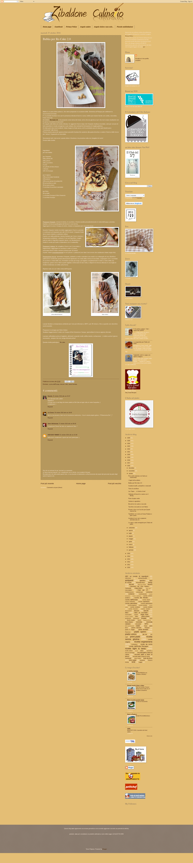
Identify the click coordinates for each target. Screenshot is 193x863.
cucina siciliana (135, 607)
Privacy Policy (71, 27)
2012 (128, 562)
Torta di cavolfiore (133, 488)
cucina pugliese (132, 605)
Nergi (145, 626)
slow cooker (137, 658)
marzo (131, 544)
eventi (136, 614)
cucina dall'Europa (54, 384)
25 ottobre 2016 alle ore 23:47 (61, 396)
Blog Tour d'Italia (142, 584)
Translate (139, 198)
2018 (128, 460)
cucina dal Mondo (141, 597)
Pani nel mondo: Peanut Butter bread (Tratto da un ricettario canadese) (143, 688)
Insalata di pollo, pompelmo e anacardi (139, 486)
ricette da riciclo (146, 644)
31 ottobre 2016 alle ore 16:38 (68, 435)
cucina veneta (145, 609)
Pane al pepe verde (134, 498)
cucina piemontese (146, 603)
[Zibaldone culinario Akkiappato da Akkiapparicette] (132, 779)
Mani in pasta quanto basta (135, 700)
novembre (132, 471)
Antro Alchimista (53, 423)
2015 (128, 553)
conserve (149, 592)
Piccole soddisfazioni (125, 27)
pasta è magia (129, 629)
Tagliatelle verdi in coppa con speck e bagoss (141, 355)
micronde (138, 624)
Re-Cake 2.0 (54, 120)
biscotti (131, 584)
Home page (47, 27)
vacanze (142, 660)
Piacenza (127, 632)
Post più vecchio (114, 484)
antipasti (129, 580)
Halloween (136, 618)
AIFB (128, 728)
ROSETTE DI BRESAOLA (143, 716)
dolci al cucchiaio (141, 612)
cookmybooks (143, 594)
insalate (143, 618)
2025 (128, 440)
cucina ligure (146, 599)
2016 (128, 465)
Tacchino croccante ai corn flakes (138, 507)
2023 (128, 446)
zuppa (140, 662)
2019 (128, 457)
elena (53, 381)
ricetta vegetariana (143, 641)
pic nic (145, 634)
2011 (128, 564)
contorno (131, 594)
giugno (131, 536)
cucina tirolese (147, 607)
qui (144, 47)
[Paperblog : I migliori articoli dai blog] (130, 742)
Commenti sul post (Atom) (54, 487)
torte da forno (147, 658)
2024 (128, 443)
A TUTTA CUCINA (132, 671)
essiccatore (128, 614)
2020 (128, 454)
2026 (128, 438)
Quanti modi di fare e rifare (135, 685)
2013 (128, 559)
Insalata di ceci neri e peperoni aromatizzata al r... (137, 519)
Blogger (104, 849)
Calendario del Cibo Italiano (139, 586)
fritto (136, 616)
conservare (139, 592)
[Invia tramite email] (66, 382)
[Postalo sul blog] (67, 382)
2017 (128, 463)
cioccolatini (128, 590)
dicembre (131, 468)
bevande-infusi (140, 582)
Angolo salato (85, 27)
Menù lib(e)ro (129, 622)
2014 (128, 556)
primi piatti (135, 636)
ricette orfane (128, 650)
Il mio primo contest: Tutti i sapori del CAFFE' (141, 329)
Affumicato (128, 578)
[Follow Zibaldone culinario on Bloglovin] (134, 204)
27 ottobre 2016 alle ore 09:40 (67, 423)
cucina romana (143, 605)
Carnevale (128, 588)
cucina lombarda (130, 601)
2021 (128, 452)
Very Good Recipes (130, 392)
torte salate (132, 660)
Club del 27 (143, 590)
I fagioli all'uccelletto (134, 480)
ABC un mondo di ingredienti (136, 576)
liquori (139, 620)
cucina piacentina (131, 603)
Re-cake (62, 342)
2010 (128, 567)
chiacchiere (138, 588)
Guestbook (58, 27)
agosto (131, 530)
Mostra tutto (149, 736)
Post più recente (47, 484)
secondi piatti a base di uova (141, 656)
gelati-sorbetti (145, 616)
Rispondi (50, 407)
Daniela (50, 396)
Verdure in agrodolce (134, 501)
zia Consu (51, 412)
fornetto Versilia (129, 616)
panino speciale (136, 627)
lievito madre (131, 620)
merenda (139, 622)
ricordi (136, 650)
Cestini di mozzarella (141, 701)
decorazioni (128, 610)
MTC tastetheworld (129, 626)
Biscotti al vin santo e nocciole (137, 504)
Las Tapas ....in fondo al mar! (136, 491)
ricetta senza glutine (138, 637)
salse (141, 650)
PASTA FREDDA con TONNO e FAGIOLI (141, 673)
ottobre (131, 473)
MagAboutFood (147, 620)
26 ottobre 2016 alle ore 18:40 (63, 412)
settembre (132, 527)
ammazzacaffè (142, 578)
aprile (130, 541)
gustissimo (128, 618)
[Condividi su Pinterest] (73, 382)
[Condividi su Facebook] (71, 382)
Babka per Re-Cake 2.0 (135, 483)
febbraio (131, 547)
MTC (146, 624)
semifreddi (128, 658)
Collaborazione (129, 592)
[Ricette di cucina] (131, 789)
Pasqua (147, 627)
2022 (128, 449)
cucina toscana (133, 609)
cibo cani (148, 588)
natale (138, 626)
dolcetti (146, 611)
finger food (144, 614)
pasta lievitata (73, 384)
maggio (131, 539)
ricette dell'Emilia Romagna (138, 646)
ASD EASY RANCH (53, 435)
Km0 (151, 618)
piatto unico (130, 634)
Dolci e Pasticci (132, 714)
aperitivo (142, 580)
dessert (62, 384)
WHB (133, 662)
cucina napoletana (143, 601)
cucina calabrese (137, 595)
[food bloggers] (135, 798)
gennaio (131, 550)
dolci (66, 384)
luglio (130, 533)
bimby (150, 582)
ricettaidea (134, 644)
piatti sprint (140, 632)
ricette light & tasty (135, 648)
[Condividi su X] (69, 382)
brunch (150, 584)
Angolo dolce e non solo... (103, 27)
